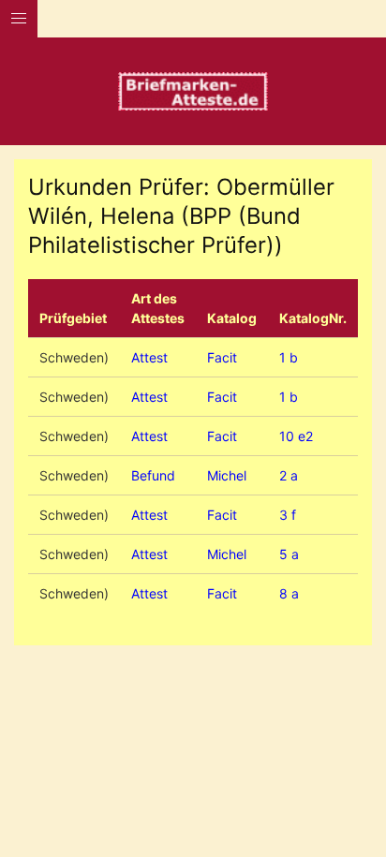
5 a (289, 554)
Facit (222, 357)
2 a (288, 475)
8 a (289, 593)
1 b (288, 357)
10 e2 (296, 436)
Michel (226, 475)
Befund (153, 475)
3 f (287, 515)
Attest (149, 357)
